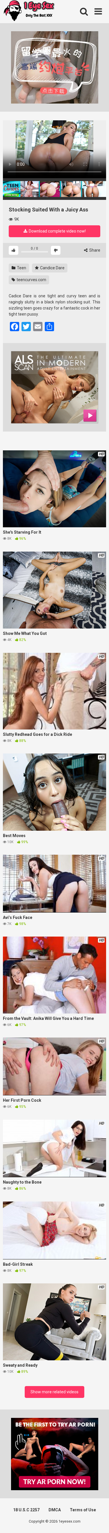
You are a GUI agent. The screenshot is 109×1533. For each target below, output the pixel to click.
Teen (21, 268)
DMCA (55, 1510)
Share (94, 250)
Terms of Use (83, 1510)
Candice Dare (52, 268)
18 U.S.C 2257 (26, 1510)
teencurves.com (31, 279)
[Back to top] (98, 1521)
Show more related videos (54, 1392)
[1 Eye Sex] (29, 11)
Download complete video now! (57, 231)
